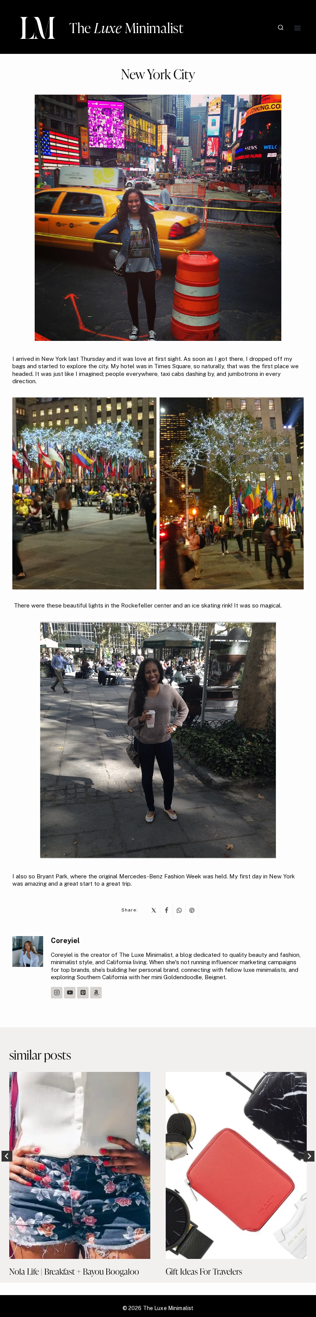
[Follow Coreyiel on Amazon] (96, 992)
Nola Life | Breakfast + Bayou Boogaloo (74, 1271)
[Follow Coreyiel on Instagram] (56, 992)
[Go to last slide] (7, 1156)
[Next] (309, 1156)
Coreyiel (65, 940)
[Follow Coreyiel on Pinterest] (83, 992)
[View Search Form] (281, 28)
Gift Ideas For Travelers (204, 1271)
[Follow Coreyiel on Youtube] (70, 992)
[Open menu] (297, 28)
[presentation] (79, 1165)
